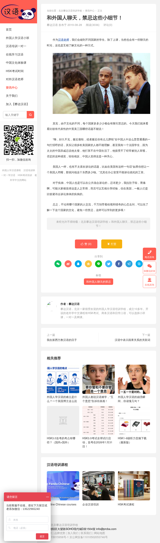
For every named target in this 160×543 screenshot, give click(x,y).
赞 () (86, 244)
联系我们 (86, 533)
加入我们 (73, 533)
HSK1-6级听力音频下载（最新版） (132, 440)
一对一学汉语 (8, 175)
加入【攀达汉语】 (17, 104)
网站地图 (99, 533)
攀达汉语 (74, 304)
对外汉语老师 (14, 79)
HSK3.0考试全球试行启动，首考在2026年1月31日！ (97, 442)
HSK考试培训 (25, 175)
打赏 (111, 244)
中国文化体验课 (16, 62)
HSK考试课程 (126, 504)
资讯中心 (12, 87)
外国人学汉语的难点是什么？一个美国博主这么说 (62, 399)
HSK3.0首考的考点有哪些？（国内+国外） (61, 440)
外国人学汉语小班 (17, 38)
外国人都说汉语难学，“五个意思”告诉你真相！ (97, 399)
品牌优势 (59, 533)
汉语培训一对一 (16, 46)
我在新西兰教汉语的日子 (62, 340)
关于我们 (12, 95)
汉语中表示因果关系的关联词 (132, 340)
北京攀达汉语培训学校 (18, 11)
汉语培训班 (29, 170)
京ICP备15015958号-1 (55, 537)
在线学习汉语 (14, 54)
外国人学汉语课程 (11, 170)
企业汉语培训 (90, 504)
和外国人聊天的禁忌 (98, 281)
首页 (9, 29)
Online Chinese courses (61, 504)
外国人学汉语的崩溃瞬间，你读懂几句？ (131, 399)
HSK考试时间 (15, 71)
